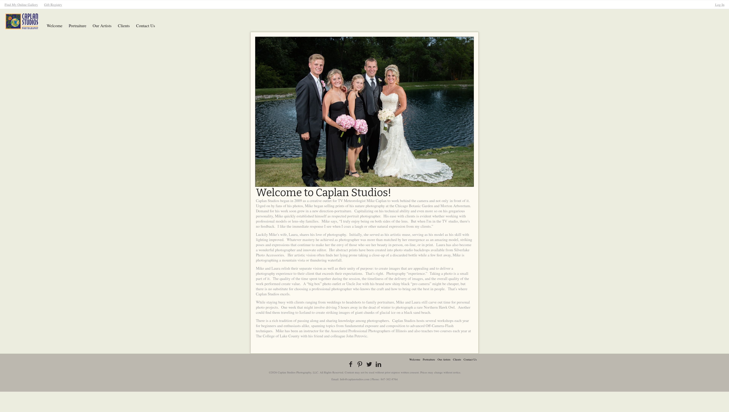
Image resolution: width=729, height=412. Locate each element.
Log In (719, 4)
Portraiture (77, 25)
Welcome (54, 25)
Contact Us (145, 25)
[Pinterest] (360, 364)
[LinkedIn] (378, 364)
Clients (124, 25)
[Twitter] (369, 364)
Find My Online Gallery (21, 4)
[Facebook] (350, 364)
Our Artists (102, 25)
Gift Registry (53, 4)
